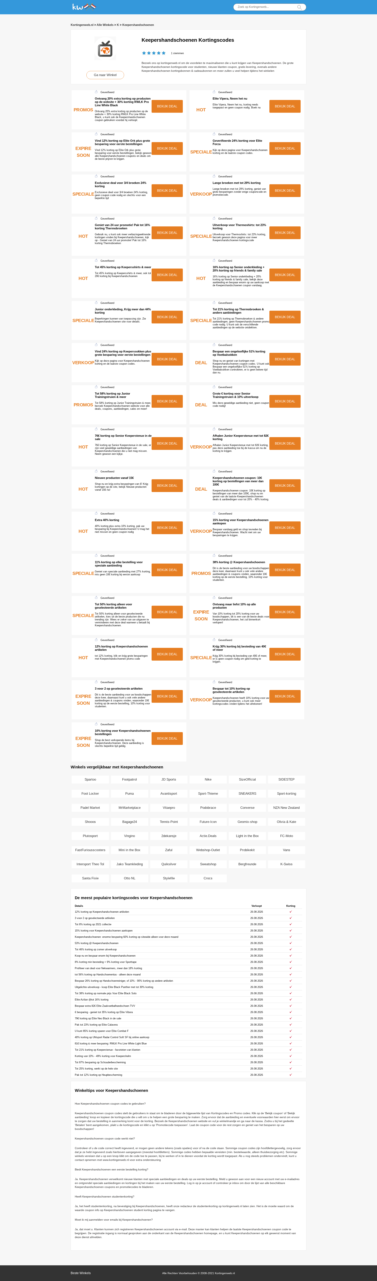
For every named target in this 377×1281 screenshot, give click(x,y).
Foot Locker (90, 793)
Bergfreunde (247, 864)
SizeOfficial (247, 779)
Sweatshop (208, 864)
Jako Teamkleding (129, 864)
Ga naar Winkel (105, 75)
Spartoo (90, 779)
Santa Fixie (90, 878)
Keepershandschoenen (138, 24)
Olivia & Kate (286, 822)
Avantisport (168, 793)
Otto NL (129, 878)
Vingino (129, 836)
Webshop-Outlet (208, 850)
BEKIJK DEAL (167, 106)
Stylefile (169, 878)
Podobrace (208, 808)
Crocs (208, 878)
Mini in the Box (129, 850)
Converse (247, 808)
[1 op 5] (144, 53)
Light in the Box (247, 836)
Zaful (168, 850)
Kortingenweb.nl (82, 24)
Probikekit (247, 850)
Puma (129, 793)
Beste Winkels (81, 1273)
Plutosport (90, 836)
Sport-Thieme (208, 793)
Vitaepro (169, 808)
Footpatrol (129, 779)
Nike (208, 779)
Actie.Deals (208, 836)
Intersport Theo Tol (90, 864)
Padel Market (90, 808)
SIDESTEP (286, 779)
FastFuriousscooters (90, 850)
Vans (286, 850)
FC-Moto (286, 836)
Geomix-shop (247, 822)
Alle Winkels (105, 24)
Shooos (90, 822)
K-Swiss (286, 864)
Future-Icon (208, 822)
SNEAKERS (247, 793)
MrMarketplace (130, 808)
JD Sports (168, 779)
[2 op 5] (146, 53)
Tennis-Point (169, 822)
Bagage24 (129, 822)
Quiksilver (168, 864)
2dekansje (168, 836)
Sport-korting (286, 793)
